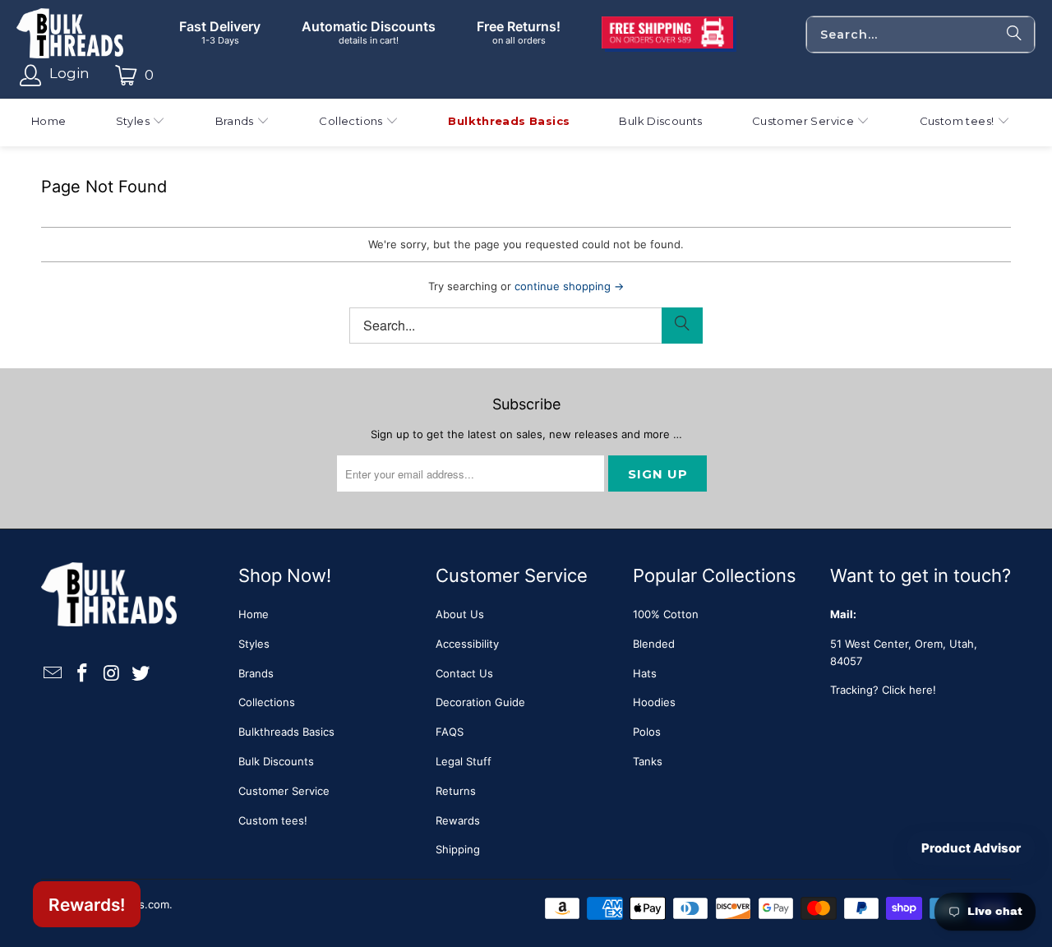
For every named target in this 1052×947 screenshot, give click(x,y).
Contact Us (464, 673)
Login (69, 73)
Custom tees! (272, 820)
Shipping (458, 849)
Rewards (458, 820)
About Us (460, 614)
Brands (256, 673)
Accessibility (467, 643)
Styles (254, 643)
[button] (141, 122)
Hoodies (654, 702)
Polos (647, 731)
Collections (266, 702)
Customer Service (284, 790)
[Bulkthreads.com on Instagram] (111, 673)
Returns (456, 790)
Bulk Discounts (276, 761)
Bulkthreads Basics (286, 731)
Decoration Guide (480, 702)
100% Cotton (666, 614)
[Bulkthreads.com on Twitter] (141, 673)
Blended (654, 643)
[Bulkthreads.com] (69, 34)
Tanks (647, 761)
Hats (645, 673)
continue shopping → (569, 286)
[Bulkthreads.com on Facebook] (83, 673)
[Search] (1014, 34)
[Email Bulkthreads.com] (53, 673)
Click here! (909, 689)
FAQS (450, 731)
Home (253, 614)
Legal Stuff (463, 761)
